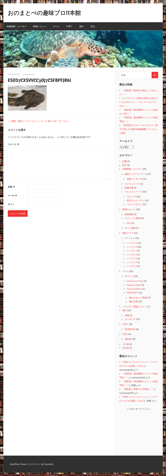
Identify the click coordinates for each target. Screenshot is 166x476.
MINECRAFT (132, 292)
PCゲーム (129, 276)
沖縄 (127, 315)
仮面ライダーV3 (134, 179)
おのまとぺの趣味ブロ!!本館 (44, 12)
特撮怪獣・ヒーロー (16, 26)
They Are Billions (134, 288)
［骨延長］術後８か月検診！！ (137, 389)
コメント (13, 144)
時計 (124, 165)
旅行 (81, 26)
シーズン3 (132, 250)
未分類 (125, 347)
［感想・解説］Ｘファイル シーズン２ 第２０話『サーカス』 (39, 121)
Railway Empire (134, 285)
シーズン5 (132, 254)
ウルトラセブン (134, 204)
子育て (69, 26)
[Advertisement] (138, 431)
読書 (124, 161)
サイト (11, 204)
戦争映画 (129, 214)
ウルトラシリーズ (133, 191)
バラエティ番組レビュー (134, 306)
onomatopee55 (29, 74)
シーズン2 (132, 246)
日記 (92, 26)
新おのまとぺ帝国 (138, 297)
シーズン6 (132, 258)
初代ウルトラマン (135, 200)
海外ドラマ (127, 233)
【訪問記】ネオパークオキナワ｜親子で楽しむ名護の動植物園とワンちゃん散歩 (138, 129)
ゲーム (56, 26)
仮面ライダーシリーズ (136, 174)
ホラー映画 (130, 228)
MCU (129, 223)
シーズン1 (132, 243)
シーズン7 (132, 262)
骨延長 (128, 339)
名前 (11, 186)
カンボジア (130, 319)
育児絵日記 (130, 329)
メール (12, 195)
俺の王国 (133, 301)
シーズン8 (132, 266)
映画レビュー (39, 26)
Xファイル (130, 238)
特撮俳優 (129, 187)
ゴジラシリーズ (132, 183)
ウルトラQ (132, 196)
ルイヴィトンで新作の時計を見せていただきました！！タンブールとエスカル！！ (138, 102)
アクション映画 (132, 218)
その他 (125, 344)
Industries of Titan (135, 281)
